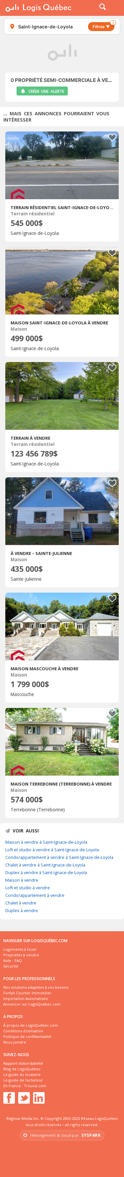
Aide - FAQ (12, 960)
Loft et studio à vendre (27, 888)
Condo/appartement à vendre (34, 895)
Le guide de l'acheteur (23, 1080)
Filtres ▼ (103, 25)
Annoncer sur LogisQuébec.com (32, 1004)
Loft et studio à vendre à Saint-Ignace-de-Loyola (52, 850)
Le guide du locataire (22, 1074)
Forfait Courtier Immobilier (27, 992)
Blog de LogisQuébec (22, 1068)
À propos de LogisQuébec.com (30, 1025)
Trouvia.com (35, 1085)
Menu (114, 8)
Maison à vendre (21, 880)
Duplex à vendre (21, 910)
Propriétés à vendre (21, 954)
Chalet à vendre (20, 903)
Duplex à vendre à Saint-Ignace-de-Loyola (46, 872)
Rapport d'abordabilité (23, 1063)
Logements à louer (20, 949)
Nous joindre (14, 1042)
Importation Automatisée (25, 998)
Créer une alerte (46, 91)
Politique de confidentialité (27, 1036)
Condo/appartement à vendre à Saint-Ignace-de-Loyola (59, 857)
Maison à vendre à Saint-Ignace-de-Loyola (46, 842)
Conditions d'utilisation (23, 1030)
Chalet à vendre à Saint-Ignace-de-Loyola (45, 865)
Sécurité (10, 966)
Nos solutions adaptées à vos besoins (35, 987)
